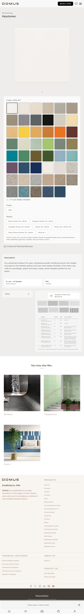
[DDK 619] (48, 144)
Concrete (47, 495)
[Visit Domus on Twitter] (35, 586)
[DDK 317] (24, 108)
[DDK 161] (48, 108)
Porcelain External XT (51, 509)
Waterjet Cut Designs (9, 574)
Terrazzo (47, 519)
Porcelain (47, 488)
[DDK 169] (60, 155)
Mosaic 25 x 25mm (42, 227)
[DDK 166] (72, 144)
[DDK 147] (12, 179)
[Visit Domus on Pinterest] (49, 586)
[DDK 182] (24, 120)
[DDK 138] (48, 167)
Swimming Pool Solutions (10, 567)
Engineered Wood (50, 533)
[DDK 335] (36, 108)
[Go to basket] (58, 611)
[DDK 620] (24, 132)
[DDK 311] (48, 120)
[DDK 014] (60, 108)
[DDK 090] (48, 132)
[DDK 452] (60, 144)
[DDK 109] (12, 120)
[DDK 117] (60, 120)
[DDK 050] (60, 179)
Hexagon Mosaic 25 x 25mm (42, 221)
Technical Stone (49, 512)
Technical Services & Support (11, 571)
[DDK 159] (12, 155)
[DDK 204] (36, 191)
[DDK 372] (24, 191)
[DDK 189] (60, 191)
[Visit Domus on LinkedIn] (44, 586)
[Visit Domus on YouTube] (53, 586)
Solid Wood (48, 536)
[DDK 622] (60, 132)
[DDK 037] (60, 167)
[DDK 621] (36, 167)
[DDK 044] (12, 167)
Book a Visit (65, 4)
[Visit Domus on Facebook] (31, 586)
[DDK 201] (24, 179)
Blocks (46, 522)
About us (47, 560)
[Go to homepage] (9, 611)
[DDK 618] (36, 120)
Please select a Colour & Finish (38, 605)
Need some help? (49, 577)
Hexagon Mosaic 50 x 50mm (19, 227)
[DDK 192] (24, 155)
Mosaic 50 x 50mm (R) (62, 227)
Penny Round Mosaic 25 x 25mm (20, 232)
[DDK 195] (48, 155)
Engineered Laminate (51, 539)
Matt (10, 210)
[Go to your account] (74, 611)
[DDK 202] (72, 179)
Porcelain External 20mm (52, 505)
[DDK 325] (72, 167)
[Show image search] (42, 611)
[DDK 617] (12, 108)
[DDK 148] (36, 144)
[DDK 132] (72, 108)
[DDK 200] (36, 179)
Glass (46, 498)
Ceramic (47, 492)
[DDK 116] (12, 144)
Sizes (7, 294)
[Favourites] (76, 4)
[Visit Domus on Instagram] (40, 586)
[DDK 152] (24, 144)
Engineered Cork (49, 546)
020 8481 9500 (49, 573)
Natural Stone (48, 502)
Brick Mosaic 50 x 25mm (17, 221)
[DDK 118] (72, 132)
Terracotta (47, 515)
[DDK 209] (48, 191)
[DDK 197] (72, 155)
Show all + (42, 232)
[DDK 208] (12, 191)
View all (46, 485)
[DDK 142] (12, 132)
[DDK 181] (36, 132)
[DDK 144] (36, 155)
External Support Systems (10, 560)
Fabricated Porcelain (51, 529)
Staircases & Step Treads (10, 564)
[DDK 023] (24, 167)
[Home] (10, 4)
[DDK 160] (72, 120)
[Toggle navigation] (80, 4)
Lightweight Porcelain (51, 526)
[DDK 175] (48, 179)
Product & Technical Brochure (20, 246)
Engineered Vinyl (49, 543)
